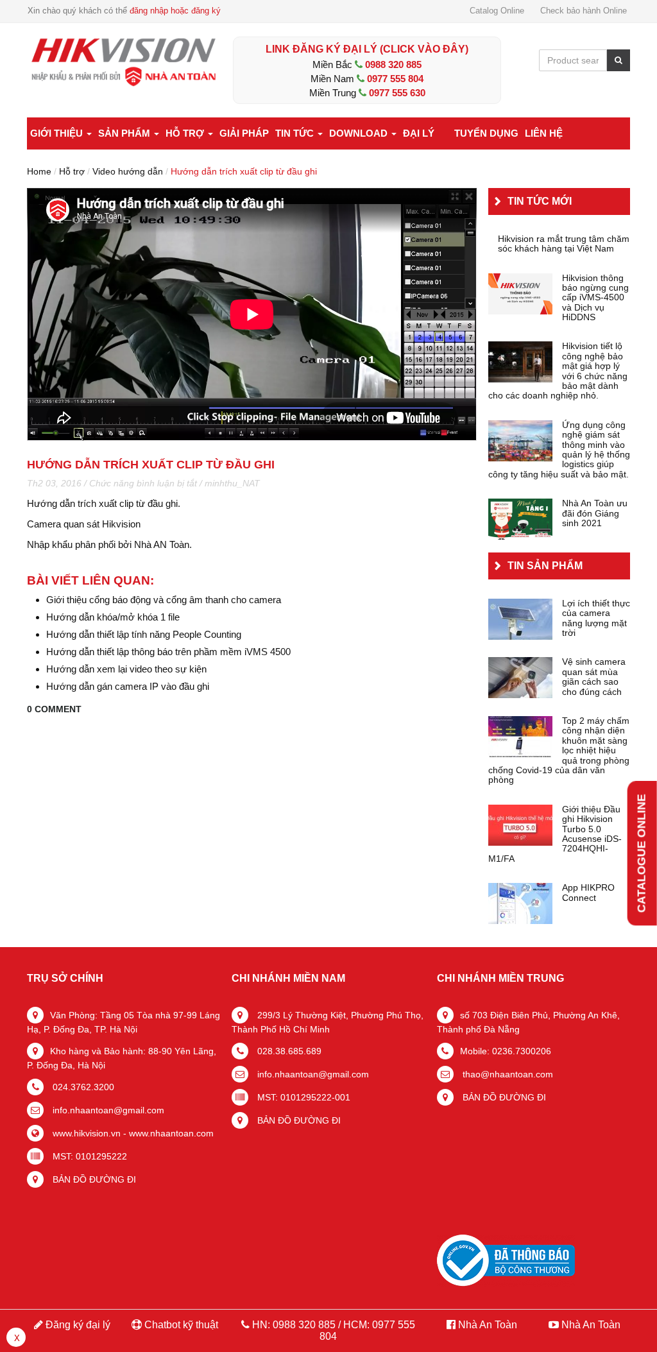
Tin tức (295, 133)
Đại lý (418, 133)
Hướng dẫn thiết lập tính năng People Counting (143, 634)
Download (359, 133)
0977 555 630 (397, 92)
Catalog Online (497, 10)
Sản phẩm (125, 133)
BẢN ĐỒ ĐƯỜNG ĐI (93, 1179)
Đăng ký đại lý (76, 1324)
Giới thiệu (57, 133)
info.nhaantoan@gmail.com (107, 1110)
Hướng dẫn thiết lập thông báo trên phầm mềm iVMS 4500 (168, 651)
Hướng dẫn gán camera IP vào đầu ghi (127, 686)
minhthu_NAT (232, 483)
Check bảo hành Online (583, 10)
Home (39, 171)
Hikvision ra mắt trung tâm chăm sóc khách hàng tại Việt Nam (563, 243)
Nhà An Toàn (487, 1324)
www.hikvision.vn (85, 1133)
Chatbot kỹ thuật (180, 1324)
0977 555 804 (395, 78)
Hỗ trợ (186, 133)
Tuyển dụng (486, 133)
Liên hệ (544, 133)
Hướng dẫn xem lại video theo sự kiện (126, 668)
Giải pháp (244, 133)
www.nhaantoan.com (171, 1133)
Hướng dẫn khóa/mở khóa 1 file (113, 617)
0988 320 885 (393, 64)
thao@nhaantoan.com (506, 1074)
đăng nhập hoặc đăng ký (175, 10)
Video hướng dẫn (127, 171)
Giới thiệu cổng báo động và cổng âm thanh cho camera (163, 599)
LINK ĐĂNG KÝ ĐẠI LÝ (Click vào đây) (367, 49)
